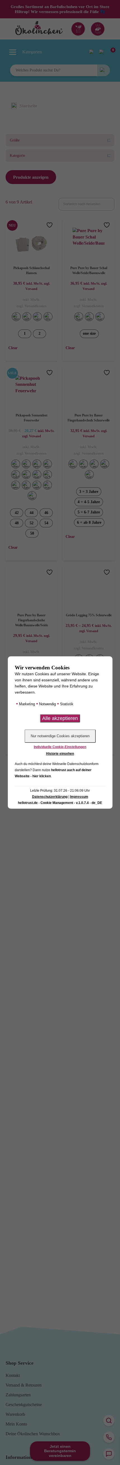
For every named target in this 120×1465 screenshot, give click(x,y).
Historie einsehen (60, 754)
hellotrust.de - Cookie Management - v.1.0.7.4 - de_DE (60, 803)
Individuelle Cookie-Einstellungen (60, 747)
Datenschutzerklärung (50, 797)
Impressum (79, 797)
